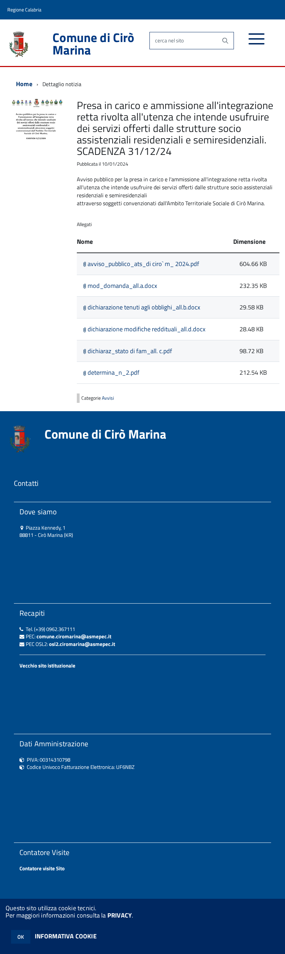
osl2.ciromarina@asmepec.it (82, 644)
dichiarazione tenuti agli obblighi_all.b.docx (143, 307)
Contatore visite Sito (42, 868)
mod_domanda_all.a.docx (121, 285)
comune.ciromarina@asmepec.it (73, 636)
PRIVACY (119, 915)
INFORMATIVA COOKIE (66, 936)
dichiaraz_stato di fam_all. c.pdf (129, 351)
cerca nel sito (169, 40)
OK (20, 937)
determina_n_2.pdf (112, 372)
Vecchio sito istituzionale (47, 666)
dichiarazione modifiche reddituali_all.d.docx (145, 329)
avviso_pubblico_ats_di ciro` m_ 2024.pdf (142, 263)
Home (24, 84)
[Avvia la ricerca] (225, 40)
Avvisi (108, 398)
